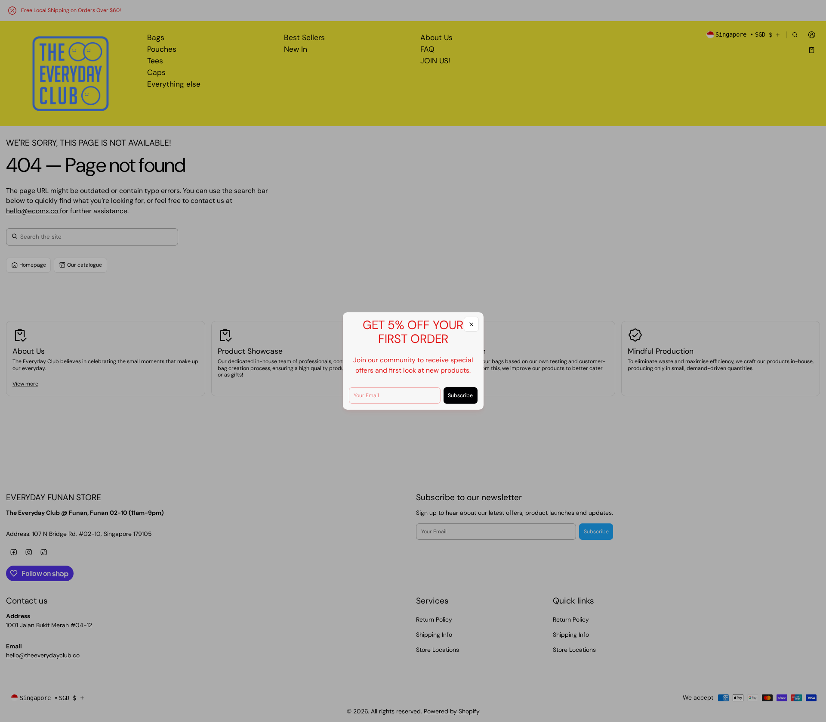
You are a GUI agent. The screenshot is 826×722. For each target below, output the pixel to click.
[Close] (471, 324)
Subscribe (460, 395)
